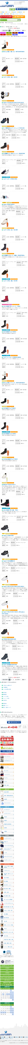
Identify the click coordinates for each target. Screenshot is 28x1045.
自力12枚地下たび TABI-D (9, 331)
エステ (5, 781)
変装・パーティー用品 (8, 925)
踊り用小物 (6, 917)
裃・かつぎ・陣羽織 (8, 899)
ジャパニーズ (7, 774)
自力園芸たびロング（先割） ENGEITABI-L (14, 255)
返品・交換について (7, 707)
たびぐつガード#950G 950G (10, 179)
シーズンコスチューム (8, 903)
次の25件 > (18, 30)
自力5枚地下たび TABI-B (9, 408)
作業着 (1, 13)
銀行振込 (5, 692)
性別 (9, 32)
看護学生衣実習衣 (7, 824)
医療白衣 (20, 12)
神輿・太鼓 (6, 892)
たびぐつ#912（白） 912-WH (10, 229)
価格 (15, 34)
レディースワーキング (8, 845)
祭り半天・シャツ (7, 884)
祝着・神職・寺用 (7, 943)
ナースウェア (7, 809)
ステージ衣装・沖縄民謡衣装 (8, 867)
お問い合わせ (7, 980)
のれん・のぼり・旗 (8, 910)
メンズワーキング (7, 838)
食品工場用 (6, 791)
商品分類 (3, 32)
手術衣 (5, 816)
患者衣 (5, 820)
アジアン (6, 777)
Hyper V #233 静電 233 (9, 561)
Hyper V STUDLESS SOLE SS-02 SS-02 (13, 102)
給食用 (5, 799)
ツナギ (5, 852)
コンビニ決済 (5, 696)
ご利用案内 (5, 687)
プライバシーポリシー (7, 975)
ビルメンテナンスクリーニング (7, 849)
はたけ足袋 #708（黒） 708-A (10, 510)
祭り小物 (6, 935)
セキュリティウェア (8, 856)
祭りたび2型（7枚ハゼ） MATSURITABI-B (13, 51)
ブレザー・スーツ (7, 860)
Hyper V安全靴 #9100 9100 (10, 664)
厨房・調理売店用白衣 (8, 795)
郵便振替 (5, 694)
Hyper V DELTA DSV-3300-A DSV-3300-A (13, 586)
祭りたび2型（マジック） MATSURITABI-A (14, 382)
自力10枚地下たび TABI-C (9, 433)
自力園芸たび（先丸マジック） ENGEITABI (14, 153)
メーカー (9, 34)
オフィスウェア (7, 756)
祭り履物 (6, 914)
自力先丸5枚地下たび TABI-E (10, 459)
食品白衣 (14, 12)
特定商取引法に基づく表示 (7, 965)
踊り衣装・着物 (7, 888)
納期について (5, 705)
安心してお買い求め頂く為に (7, 977)
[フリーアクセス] (12, 9)
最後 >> (24, 30)
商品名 (21, 32)
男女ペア (6, 841)
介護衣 (5, 831)
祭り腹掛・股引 (7, 895)
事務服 (3, 12)
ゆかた (5, 928)
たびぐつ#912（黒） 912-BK (10, 280)
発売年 (3, 34)
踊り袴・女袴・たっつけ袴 (8, 874)
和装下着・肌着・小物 (8, 939)
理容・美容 (6, 785)
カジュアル (6, 770)
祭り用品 (7, 13)
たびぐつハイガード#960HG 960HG (12, 357)
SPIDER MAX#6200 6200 (9, 639)
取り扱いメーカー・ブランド (17, 13)
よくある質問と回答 (7, 689)
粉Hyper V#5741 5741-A (9, 484)
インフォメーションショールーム (8, 760)
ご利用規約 (7, 972)
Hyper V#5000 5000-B (8, 204)
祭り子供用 (6, 877)
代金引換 (5, 700)
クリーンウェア (7, 802)
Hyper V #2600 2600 (8, 535)
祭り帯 (5, 921)
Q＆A (7, 970)
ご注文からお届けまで (7, 685)
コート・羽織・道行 (8, 946)
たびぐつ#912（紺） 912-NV (10, 77)
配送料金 (5, 703)
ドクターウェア (7, 813)
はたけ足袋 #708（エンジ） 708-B (11, 306)
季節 (15, 32)
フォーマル (6, 767)
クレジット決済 (6, 698)
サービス (8, 12)
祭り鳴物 (6, 881)
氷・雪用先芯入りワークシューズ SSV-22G (13, 128)
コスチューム (7, 870)
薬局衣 (5, 827)
